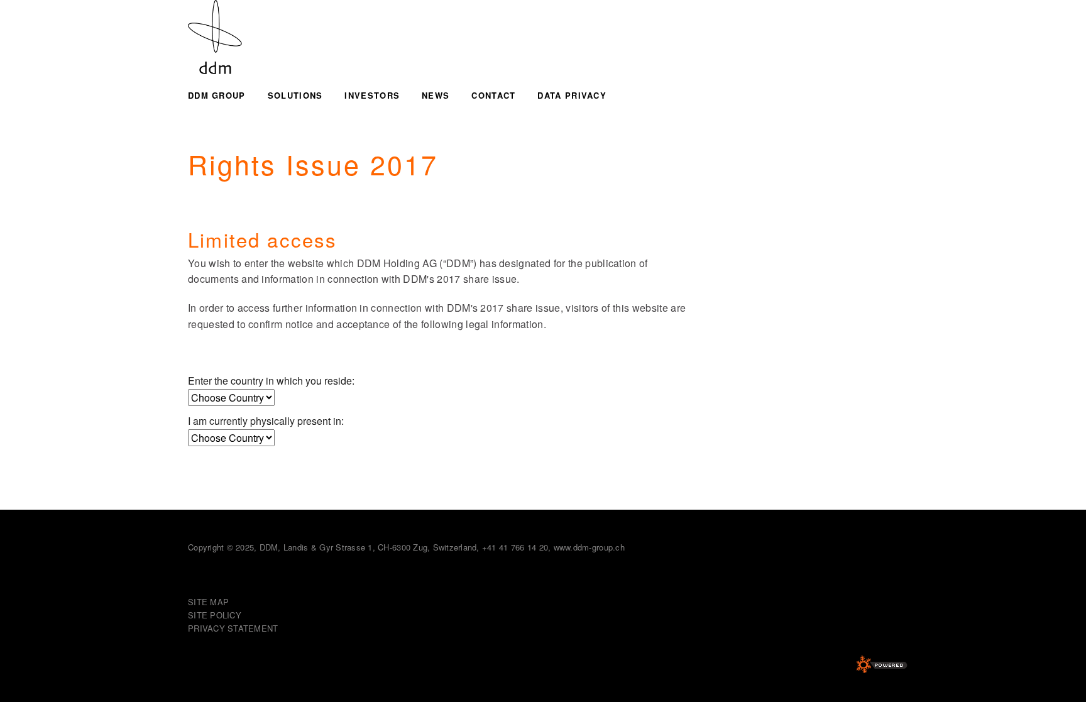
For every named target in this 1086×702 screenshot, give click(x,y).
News (435, 95)
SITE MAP (208, 602)
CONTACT (493, 95)
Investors (372, 95)
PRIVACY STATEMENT (233, 628)
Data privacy (571, 95)
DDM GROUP (217, 95)
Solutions (295, 95)
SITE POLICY (214, 615)
